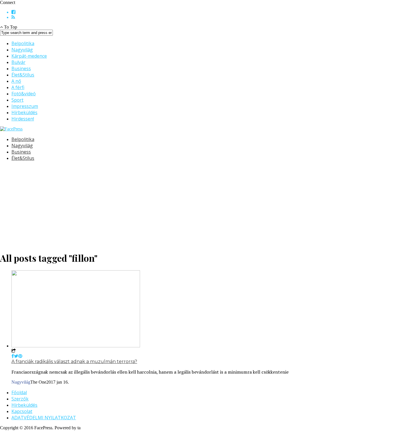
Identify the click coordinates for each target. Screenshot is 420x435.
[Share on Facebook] (12, 356)
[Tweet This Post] (16, 356)
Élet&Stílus (22, 75)
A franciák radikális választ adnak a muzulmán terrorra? (74, 361)
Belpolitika (22, 43)
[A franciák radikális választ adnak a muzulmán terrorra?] (75, 345)
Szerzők (20, 399)
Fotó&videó (23, 93)
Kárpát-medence (29, 56)
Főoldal (19, 392)
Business (21, 68)
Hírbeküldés (24, 112)
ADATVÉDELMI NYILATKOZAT (43, 417)
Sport (17, 100)
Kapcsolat (21, 411)
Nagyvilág (22, 50)
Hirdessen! (22, 119)
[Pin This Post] (20, 356)
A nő (16, 81)
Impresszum (24, 106)
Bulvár (18, 62)
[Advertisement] (171, 206)
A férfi (17, 87)
